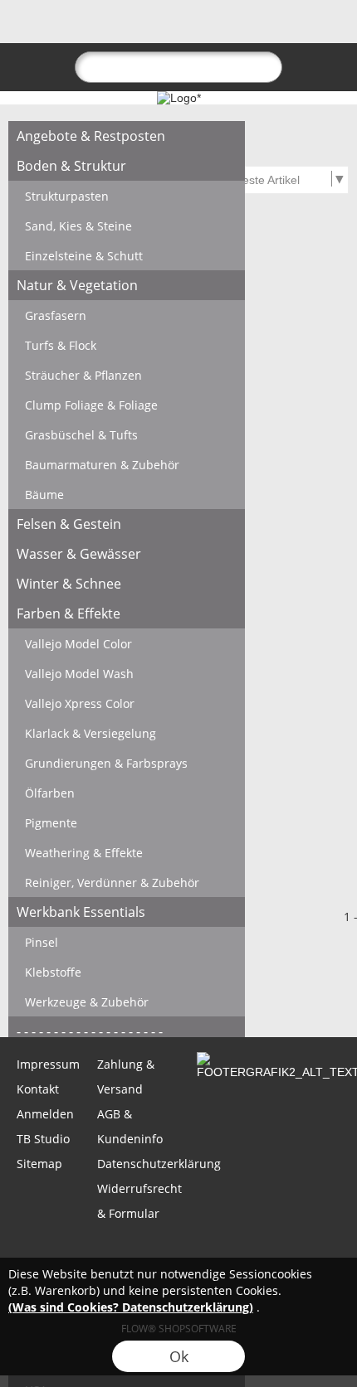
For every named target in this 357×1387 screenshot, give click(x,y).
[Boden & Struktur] (126, 166)
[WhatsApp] (65, 992)
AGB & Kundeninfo (130, 1126)
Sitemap (39, 1163)
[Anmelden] (237, 30)
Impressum (48, 1064)
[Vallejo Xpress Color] (126, 703)
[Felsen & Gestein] (126, 524)
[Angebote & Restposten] (126, 136)
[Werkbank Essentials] (126, 912)
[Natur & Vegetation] (126, 285)
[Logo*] (179, 97)
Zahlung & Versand (125, 1076)
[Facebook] (110, 992)
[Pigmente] (126, 822)
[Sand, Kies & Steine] (126, 225)
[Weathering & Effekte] (126, 852)
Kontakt (38, 1089)
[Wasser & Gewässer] (126, 554)
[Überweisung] (242, 1252)
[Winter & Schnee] (126, 584)
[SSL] (112, 1252)
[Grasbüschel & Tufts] (126, 434)
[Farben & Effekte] (126, 613)
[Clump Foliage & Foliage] (126, 404)
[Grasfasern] (126, 315)
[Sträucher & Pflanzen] (126, 375)
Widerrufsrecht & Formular (135, 1201)
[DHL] (48, 1252)
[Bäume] (126, 494)
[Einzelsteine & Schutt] (126, 255)
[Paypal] (307, 1252)
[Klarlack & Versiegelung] (126, 733)
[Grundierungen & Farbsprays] (126, 763)
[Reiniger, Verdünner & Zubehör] (126, 882)
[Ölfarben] (126, 792)
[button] (42, 30)
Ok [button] (178, 1356)
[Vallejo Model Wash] (126, 673)
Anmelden (45, 1114)
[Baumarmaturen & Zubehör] (126, 464)
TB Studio (43, 1139)
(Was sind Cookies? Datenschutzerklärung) (130, 1307)
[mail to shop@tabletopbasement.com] (21, 992)
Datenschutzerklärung (135, 1163)
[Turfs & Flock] (126, 345)
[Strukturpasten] (126, 196)
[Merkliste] (267, 30)
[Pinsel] (126, 942)
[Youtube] (200, 992)
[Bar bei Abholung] (177, 1252)
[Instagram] (155, 992)
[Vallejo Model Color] (126, 643)
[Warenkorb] (297, 30)
